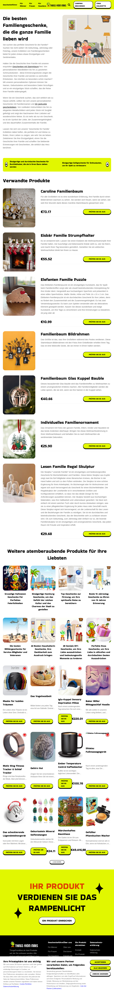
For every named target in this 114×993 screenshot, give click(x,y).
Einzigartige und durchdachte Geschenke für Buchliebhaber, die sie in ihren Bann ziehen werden (29, 164)
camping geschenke (80, 4)
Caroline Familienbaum (62, 191)
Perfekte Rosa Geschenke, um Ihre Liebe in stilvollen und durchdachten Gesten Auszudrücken (98, 652)
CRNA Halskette (101, 4)
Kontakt (78, 950)
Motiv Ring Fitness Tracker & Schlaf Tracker (13, 769)
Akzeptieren (100, 962)
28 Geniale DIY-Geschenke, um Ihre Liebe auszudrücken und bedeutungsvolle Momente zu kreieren (71, 652)
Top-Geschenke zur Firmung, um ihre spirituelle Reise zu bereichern (71, 598)
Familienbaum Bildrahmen (65, 334)
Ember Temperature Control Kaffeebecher (70, 765)
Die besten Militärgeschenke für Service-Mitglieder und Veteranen (15, 650)
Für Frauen (32, 4)
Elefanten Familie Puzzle (63, 279)
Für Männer (23, 4)
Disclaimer (67, 951)
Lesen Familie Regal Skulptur (68, 466)
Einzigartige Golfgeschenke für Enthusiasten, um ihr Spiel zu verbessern (82, 164)
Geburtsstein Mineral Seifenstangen (43, 833)
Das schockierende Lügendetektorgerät (14, 833)
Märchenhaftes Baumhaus (66, 832)
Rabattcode (67, 956)
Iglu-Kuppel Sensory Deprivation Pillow (69, 701)
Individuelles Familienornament (70, 422)
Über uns (67, 947)
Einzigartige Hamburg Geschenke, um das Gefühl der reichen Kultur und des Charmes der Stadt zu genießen (43, 601)
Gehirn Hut (37, 768)
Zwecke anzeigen (100, 974)
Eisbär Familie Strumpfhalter (68, 235)
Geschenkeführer (10, 4)
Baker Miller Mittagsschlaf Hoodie (98, 702)
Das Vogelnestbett (41, 696)
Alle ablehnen (100, 968)
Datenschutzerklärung (11, 986)
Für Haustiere (42, 4)
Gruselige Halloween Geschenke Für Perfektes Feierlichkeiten (15, 598)
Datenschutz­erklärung (95, 951)
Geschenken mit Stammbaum (25, 67)
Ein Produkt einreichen (57, 920)
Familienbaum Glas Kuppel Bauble (72, 378)
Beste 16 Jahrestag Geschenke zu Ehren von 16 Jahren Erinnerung (98, 598)
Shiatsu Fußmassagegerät (96, 750)
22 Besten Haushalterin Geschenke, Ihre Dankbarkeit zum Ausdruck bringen (43, 650)
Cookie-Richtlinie (26, 984)
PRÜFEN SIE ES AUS (14, 721)
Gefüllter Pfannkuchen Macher (98, 833)
